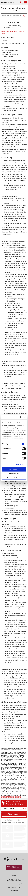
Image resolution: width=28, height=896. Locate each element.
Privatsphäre (19, 884)
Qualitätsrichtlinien (14, 887)
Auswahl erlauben (14, 473)
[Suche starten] (24, 15)
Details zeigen (19, 464)
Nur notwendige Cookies (14, 477)
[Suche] (21, 2)
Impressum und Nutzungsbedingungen (14, 880)
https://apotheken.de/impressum (11, 796)
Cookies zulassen (14, 469)
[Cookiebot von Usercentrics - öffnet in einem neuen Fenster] (19, 417)
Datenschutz (9, 884)
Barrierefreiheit (14, 890)
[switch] (24, 448)
